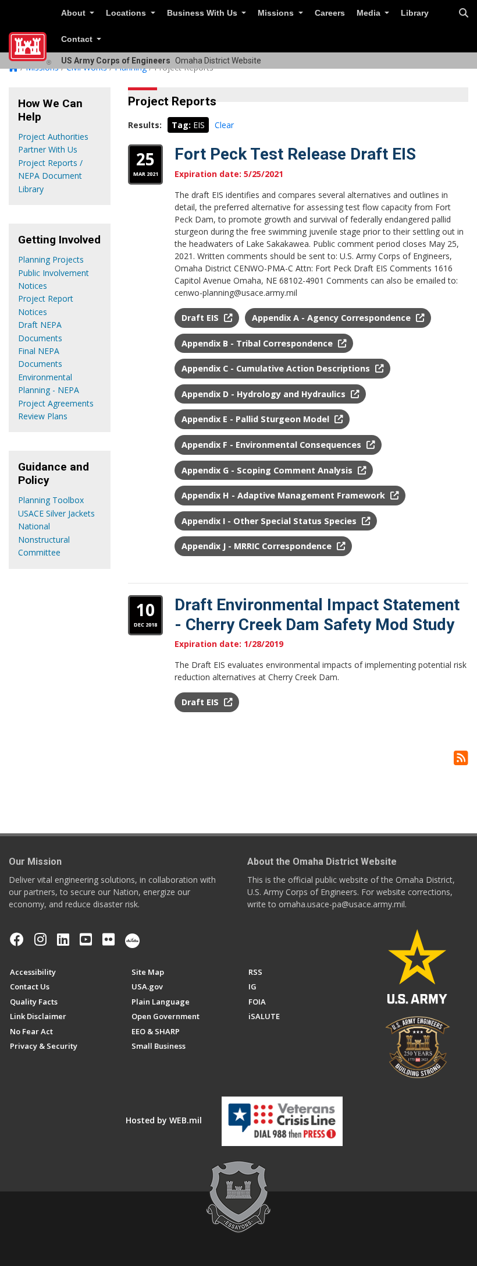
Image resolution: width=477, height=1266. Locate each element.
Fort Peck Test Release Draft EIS (295, 154)
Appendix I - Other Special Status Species (270, 520)
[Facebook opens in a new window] (17, 939)
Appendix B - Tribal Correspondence (258, 343)
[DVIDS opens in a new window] (132, 939)
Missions (277, 13)
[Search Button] (463, 13)
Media (370, 13)
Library (415, 13)
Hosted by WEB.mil (164, 1120)
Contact (78, 39)
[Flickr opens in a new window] (108, 939)
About (74, 13)
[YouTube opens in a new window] (86, 939)
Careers (330, 13)
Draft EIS (201, 317)
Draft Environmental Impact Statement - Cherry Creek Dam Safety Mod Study (317, 614)
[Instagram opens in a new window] (40, 939)
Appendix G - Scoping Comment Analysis (268, 470)
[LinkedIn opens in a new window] (63, 939)
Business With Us (203, 13)
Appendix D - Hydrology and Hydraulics (264, 393)
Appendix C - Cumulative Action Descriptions (276, 368)
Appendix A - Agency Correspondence (332, 317)
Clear (224, 124)
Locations (127, 13)
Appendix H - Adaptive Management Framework (284, 495)
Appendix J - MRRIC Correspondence (257, 545)
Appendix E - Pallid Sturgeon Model (256, 419)
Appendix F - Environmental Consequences (272, 444)
